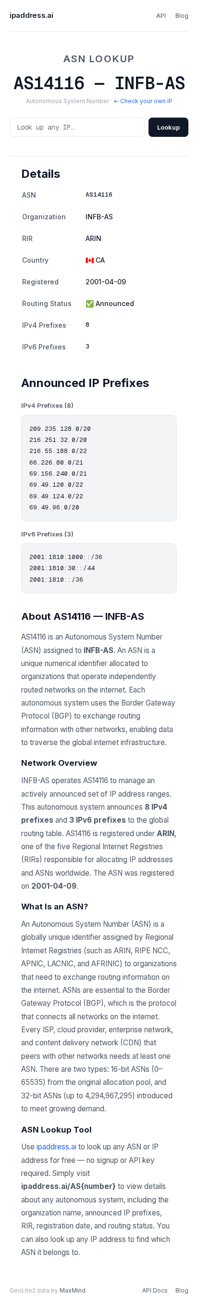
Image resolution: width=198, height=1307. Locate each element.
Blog (181, 15)
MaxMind (73, 1290)
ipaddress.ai (31, 15)
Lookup (168, 127)
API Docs (155, 1290)
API (161, 15)
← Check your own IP (143, 101)
